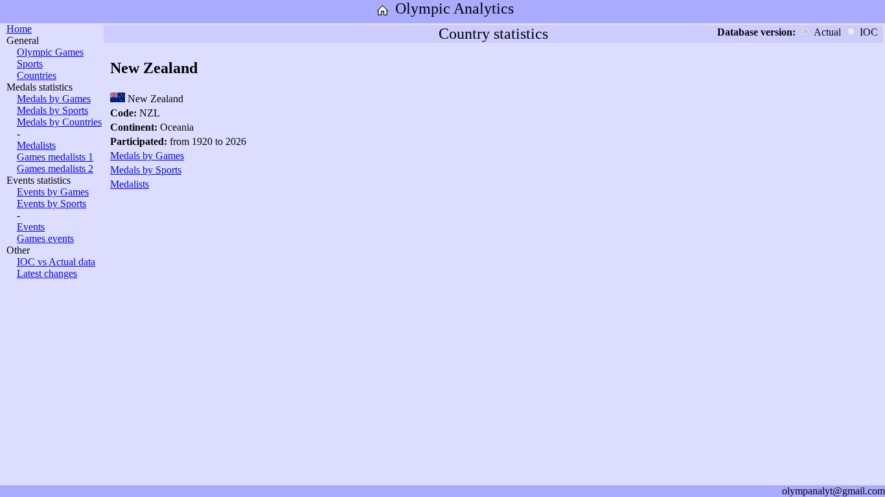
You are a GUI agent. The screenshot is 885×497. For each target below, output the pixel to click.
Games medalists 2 (55, 168)
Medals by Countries (59, 121)
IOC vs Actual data (56, 261)
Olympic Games (50, 52)
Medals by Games (54, 98)
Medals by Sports (52, 110)
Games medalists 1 (55, 156)
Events (31, 226)
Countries (36, 75)
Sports (30, 63)
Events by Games (53, 191)
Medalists (36, 145)
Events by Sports (51, 203)
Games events (45, 238)
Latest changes (47, 273)
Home (19, 28)
